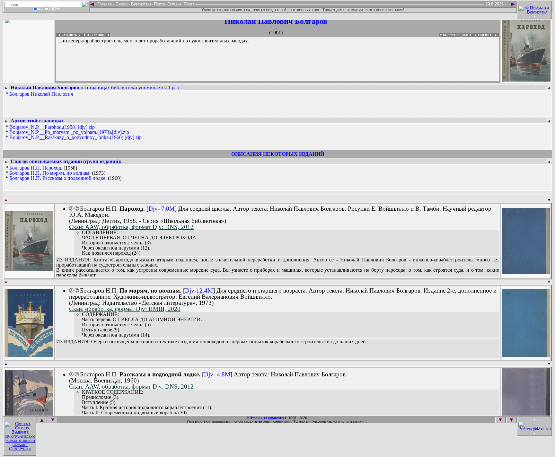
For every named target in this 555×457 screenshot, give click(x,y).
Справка (173, 4)
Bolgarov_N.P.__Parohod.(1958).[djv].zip (52, 127)
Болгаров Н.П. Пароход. (35, 168)
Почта (188, 4)
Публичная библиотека (268, 418)
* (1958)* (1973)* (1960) (63, 173)
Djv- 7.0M (161, 208)
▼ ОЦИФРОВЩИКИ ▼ (455, 35)
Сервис (121, 4)
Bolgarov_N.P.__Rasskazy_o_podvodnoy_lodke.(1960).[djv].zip (75, 137)
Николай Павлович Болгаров (276, 21)
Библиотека (140, 4)
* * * (73, 132)
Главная (104, 4)
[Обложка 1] (29, 269)
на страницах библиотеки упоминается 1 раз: (95, 87)
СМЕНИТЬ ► (488, 35)
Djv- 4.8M (217, 374)
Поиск (159, 4)
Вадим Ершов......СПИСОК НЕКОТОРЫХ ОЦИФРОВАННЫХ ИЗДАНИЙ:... (211, 81)
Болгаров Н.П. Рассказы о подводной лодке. (58, 178)
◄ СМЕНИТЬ (66, 35)
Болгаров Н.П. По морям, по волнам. (50, 173)
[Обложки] (526, 79)
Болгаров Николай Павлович (41, 94)
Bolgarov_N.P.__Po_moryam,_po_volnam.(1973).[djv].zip (69, 132)
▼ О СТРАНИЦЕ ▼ (96, 35)
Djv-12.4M (199, 290)
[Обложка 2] (526, 272)
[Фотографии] (28, 79)
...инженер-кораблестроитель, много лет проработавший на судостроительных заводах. (153, 40)
